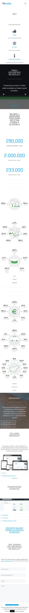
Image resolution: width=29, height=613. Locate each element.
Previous (3, 94)
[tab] (14, 473)
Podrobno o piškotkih (19, 611)
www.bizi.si (14, 478)
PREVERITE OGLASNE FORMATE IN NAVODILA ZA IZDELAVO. (14, 529)
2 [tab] (14, 102)
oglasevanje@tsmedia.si (6, 561)
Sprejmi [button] (12, 611)
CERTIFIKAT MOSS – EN (8, 426)
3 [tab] (16, 102)
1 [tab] (12, 102)
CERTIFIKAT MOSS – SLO (8, 422)
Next (25, 94)
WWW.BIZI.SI (14, 105)
